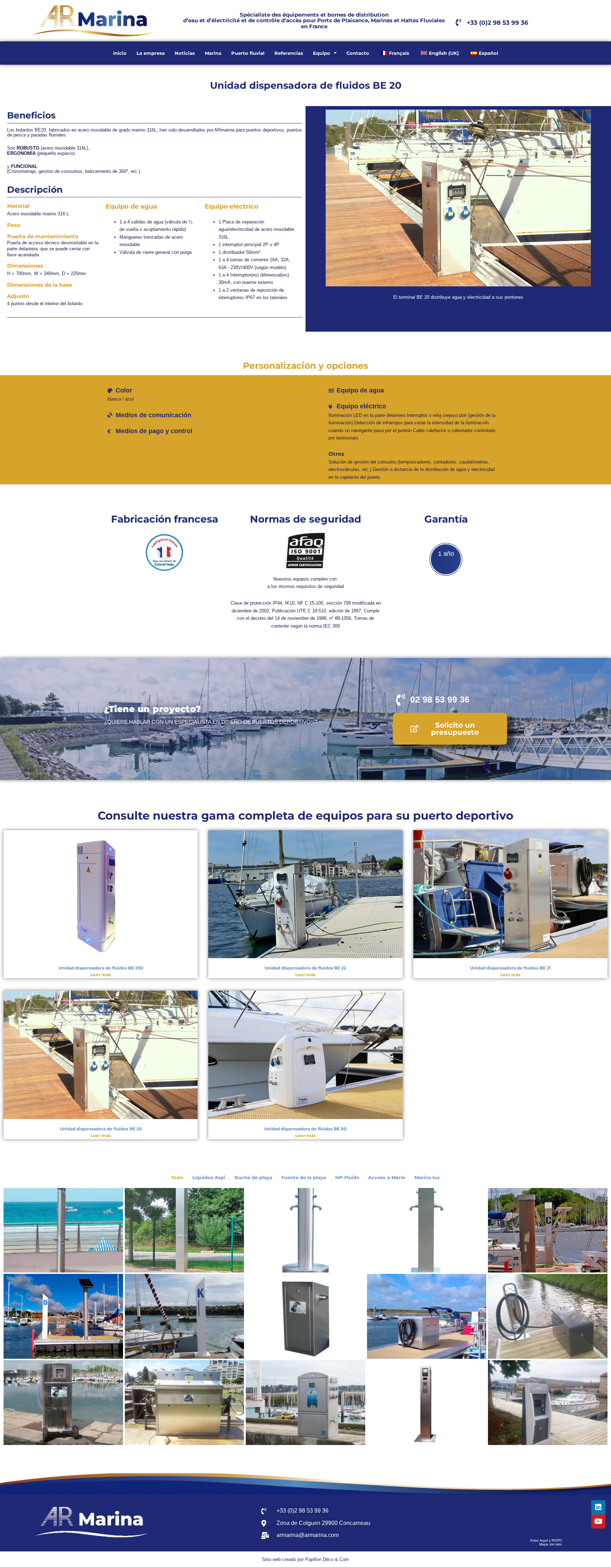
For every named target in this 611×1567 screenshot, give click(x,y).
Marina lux (427, 1177)
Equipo (321, 53)
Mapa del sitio (550, 1544)
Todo (177, 1177)
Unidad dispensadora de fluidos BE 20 (101, 1128)
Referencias (288, 53)
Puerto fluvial (247, 53)
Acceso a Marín (386, 1177)
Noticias (185, 53)
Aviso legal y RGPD (546, 1540)
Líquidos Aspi (208, 1177)
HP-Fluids (347, 1177)
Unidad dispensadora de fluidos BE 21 (510, 968)
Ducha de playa (253, 1177)
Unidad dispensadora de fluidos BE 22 (305, 968)
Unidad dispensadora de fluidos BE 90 (305, 1128)
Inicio (120, 53)
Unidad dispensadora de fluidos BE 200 (100, 968)
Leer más (101, 974)
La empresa (150, 53)
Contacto (358, 53)
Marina (213, 53)
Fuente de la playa (303, 1177)
